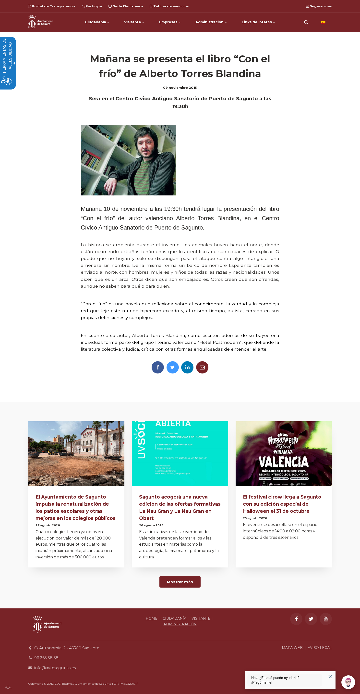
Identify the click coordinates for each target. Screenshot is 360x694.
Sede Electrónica (127, 6)
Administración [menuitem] (210, 22)
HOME (151, 618)
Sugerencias (320, 6)
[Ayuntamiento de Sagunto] (40, 22)
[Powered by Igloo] (7, 687)
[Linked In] (187, 367)
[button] (306, 22)
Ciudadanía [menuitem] (96, 22)
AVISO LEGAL (320, 647)
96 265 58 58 (46, 657)
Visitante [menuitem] (133, 22)
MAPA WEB (292, 647)
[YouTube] (326, 619)
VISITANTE (201, 618)
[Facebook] (158, 367)
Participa (93, 6)
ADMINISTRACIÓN (180, 624)
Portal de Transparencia (53, 6)
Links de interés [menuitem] (257, 22)
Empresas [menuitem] (168, 22)
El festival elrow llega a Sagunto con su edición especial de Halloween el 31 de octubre (282, 504)
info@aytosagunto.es (55, 668)
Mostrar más (180, 582)
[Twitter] (173, 367)
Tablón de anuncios (170, 6)
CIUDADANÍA (174, 618)
